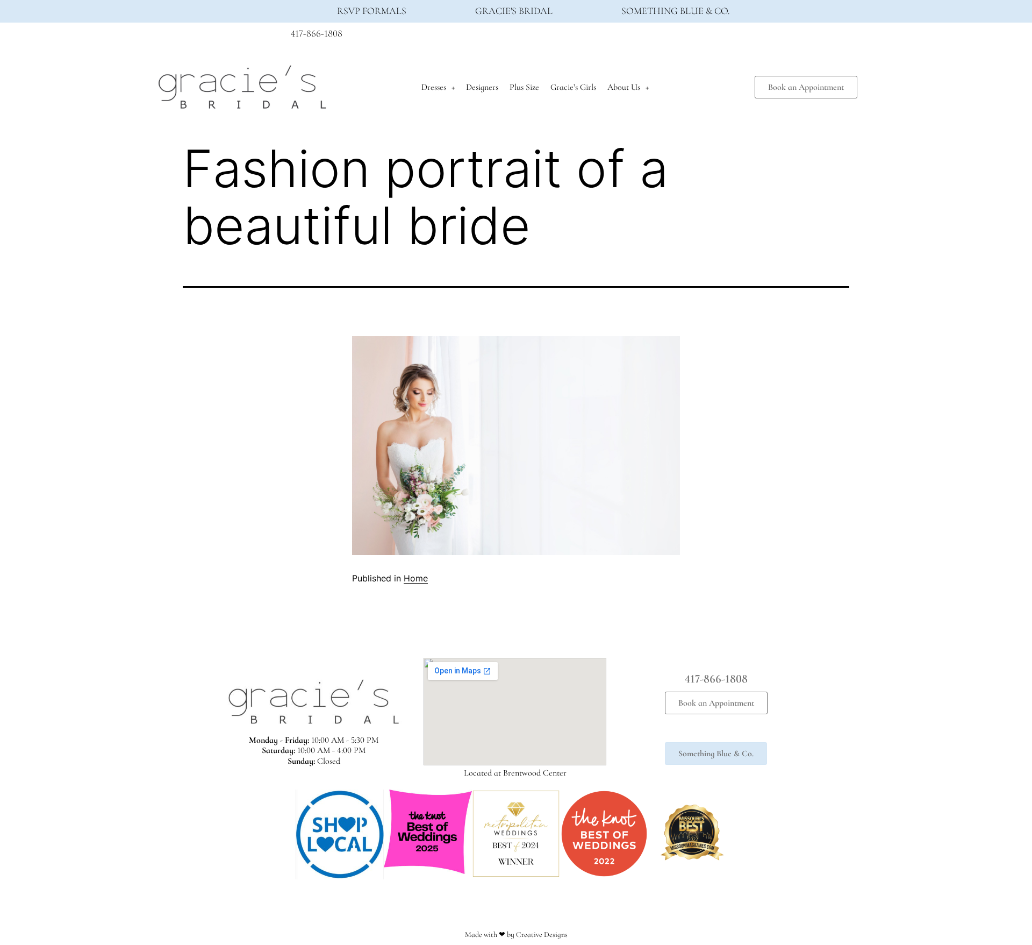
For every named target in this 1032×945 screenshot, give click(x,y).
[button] (285, 834)
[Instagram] (718, 36)
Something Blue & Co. (675, 11)
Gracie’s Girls (573, 87)
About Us (623, 87)
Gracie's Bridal (514, 11)
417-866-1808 (316, 33)
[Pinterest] (738, 36)
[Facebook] (698, 36)
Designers (482, 87)
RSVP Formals (371, 11)
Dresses (433, 87)
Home (416, 578)
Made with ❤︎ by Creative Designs (516, 934)
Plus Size (524, 87)
